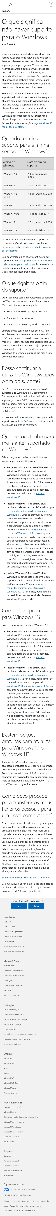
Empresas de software (12, 1137)
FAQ (26, 421)
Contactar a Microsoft (12, 1201)
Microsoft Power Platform (13, 1132)
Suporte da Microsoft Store (14, 975)
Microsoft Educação (11, 1009)
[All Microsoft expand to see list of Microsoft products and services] (4, 4)
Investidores (8, 1175)
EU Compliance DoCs (12, 1211)
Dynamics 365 (9, 1073)
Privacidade (26, 1201)
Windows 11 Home (17, 686)
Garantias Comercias (12, 995)
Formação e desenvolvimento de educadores (20, 1034)
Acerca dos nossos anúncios (30, 1206)
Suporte (6, 10)
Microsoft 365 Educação (13, 1024)
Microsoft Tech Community (14, 1122)
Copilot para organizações (13, 931)
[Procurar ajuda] (11, 4)
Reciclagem (8, 990)
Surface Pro (8, 922)
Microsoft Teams (10, 1088)
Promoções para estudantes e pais (17, 1039)
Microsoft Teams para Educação (16, 1019)
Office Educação (10, 1029)
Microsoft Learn (10, 1112)
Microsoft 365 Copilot (12, 1083)
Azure (6, 1068)
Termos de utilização (41, 1201)
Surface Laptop (9, 927)
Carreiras (7, 1156)
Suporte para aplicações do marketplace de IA (21, 1117)
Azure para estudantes (12, 1044)
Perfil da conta (9, 965)
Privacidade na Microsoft (13, 1171)
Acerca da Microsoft (11, 1161)
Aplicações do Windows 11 (14, 951)
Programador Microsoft (12, 1107)
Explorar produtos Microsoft (14, 946)
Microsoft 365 (9, 941)
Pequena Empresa (10, 1093)
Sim (19, 905)
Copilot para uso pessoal (13, 936)
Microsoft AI (8, 1058)
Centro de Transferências (13, 970)
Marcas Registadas (11, 1206)
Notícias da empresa (11, 1166)
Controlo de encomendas (13, 985)
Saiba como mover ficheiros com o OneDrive (26, 877)
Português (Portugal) (16, 1184)
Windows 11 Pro (26, 533)
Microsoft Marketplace (12, 1127)
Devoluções (8, 980)
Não (36, 905)
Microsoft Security (10, 1063)
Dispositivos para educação (14, 1014)
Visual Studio (9, 1141)
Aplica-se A (9, 44)
